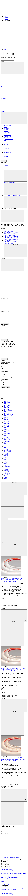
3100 (4, 365)
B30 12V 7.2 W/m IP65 (9, 233)
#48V (5, 446)
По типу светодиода (6, 298)
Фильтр (14, 544)
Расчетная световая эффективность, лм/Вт (11, 377)
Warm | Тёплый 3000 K (8, 344)
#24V (5, 418)
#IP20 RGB (6, 458)
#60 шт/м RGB (7, 452)
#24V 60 (6, 422)
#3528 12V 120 (7, 440)
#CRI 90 (6, 453)
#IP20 (5, 457)
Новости (6, 17)
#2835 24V (6, 434)
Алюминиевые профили (7, 137)
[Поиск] (12, 68)
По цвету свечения (5, 285)
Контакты (12, 47)
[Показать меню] (15, 176)
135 (3, 384)
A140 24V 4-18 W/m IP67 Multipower (13, 237)
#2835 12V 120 (7, 433)
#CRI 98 (6, 456)
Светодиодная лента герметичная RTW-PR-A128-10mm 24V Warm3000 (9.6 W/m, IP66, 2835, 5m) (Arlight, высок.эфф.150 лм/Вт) (13, 759)
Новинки (6, 165)
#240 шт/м (6, 417)
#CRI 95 (6, 454)
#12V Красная (7, 411)
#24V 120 (6, 420)
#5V (5, 448)
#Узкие (5, 478)
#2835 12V (6, 432)
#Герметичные (7, 466)
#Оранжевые (7, 473)
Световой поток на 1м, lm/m (8, 370)
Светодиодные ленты (6, 873)
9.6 (3, 360)
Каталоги (3, 886)
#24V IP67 (6, 425)
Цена (2, 530)
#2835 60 (6, 436)
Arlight (11, 870)
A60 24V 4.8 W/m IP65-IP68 (11, 239)
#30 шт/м (6, 437)
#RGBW (6, 464)
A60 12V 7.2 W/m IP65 (9, 235)
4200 (4, 367)
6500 (4, 368)
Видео (7, 886)
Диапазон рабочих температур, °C (9, 385)
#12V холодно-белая (9, 415)
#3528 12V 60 (7, 441)
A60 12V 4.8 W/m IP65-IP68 (11, 232)
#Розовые (6, 476)
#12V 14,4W (7, 405)
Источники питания (6, 129)
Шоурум (6, 49)
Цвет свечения (4, 327)
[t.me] (12, 856)
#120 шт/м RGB (8, 402)
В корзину (19, 621)
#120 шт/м (6, 401)
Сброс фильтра (4, 324)
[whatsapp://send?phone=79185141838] (12, 845)
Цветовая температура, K (7, 362)
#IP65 (5, 460)
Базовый (3, 273)
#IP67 (5, 461)
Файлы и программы (10, 889)
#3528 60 (6, 444)
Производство (7, 884)
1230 (4, 375)
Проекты (6, 19)
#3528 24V (6, 442)
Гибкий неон (5, 150)
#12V (5, 403)
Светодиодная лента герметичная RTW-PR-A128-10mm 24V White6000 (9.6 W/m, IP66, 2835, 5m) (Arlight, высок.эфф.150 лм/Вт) (13, 580)
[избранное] (12, 640)
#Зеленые (6, 469)
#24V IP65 (6, 424)
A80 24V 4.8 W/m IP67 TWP (11, 240)
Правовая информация (6, 869)
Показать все (14, 482)
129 (3, 382)
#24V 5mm (6, 421)
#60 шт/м (6, 449)
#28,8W (5, 429)
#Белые (5, 465)
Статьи (8, 888)
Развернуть (15, 244)
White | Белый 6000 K (8, 341)
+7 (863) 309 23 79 (5, 857)
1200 (4, 373)
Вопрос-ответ (13, 888)
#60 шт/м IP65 (7, 450)
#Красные (6, 470)
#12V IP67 (6, 407)
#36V (5, 445)
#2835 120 (6, 430)
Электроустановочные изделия (11, 880)
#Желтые (6, 468)
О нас (5, 16)
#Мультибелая (7, 472)
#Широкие (6, 480)
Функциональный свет (11, 876)
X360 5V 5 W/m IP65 (9, 231)
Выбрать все (4, 339)
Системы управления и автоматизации (14, 874)
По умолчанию (4, 519)
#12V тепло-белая (8, 414)
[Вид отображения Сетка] (12, 500)
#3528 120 (6, 438)
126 (3, 381)
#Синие (6, 477)
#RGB (5, 462)
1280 (4, 376)
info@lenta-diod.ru (14, 857)
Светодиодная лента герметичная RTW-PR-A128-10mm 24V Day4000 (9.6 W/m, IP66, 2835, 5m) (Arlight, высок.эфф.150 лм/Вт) (13, 669)
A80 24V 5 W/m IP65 (9, 243)
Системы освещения (6, 145)
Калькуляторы (20, 888)
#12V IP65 (6, 406)
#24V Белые (7, 428)
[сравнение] (12, 628)
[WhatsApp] (12, 44)
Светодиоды (7, 157)
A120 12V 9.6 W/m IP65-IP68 (11, 236)
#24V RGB (6, 426)
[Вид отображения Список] (12, 512)
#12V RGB (6, 409)
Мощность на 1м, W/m (6, 346)
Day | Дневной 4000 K (8, 343)
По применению (5, 311)
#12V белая (6, 413)
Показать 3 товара (5, 387)
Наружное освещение (6, 147)
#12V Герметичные (8, 410)
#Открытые (6, 474)
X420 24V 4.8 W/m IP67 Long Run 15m (13, 241)
